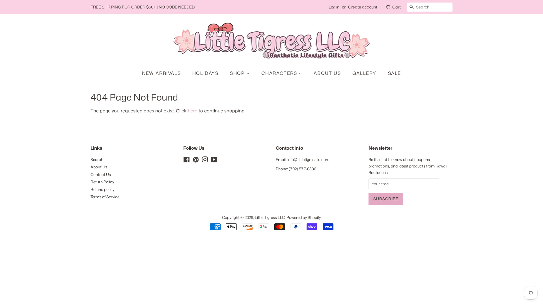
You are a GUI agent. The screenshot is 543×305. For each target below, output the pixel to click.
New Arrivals (161, 73)
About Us (327, 73)
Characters (280, 73)
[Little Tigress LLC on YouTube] (214, 160)
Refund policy (102, 189)
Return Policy (102, 181)
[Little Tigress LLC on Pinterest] (196, 160)
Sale (394, 73)
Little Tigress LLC (270, 217)
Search (96, 159)
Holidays (205, 73)
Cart (396, 7)
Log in (334, 7)
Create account (362, 7)
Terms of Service (104, 196)
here (192, 111)
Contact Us (100, 174)
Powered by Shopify (303, 217)
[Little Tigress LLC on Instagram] (205, 160)
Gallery (364, 73)
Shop (238, 73)
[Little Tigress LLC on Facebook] (186, 160)
